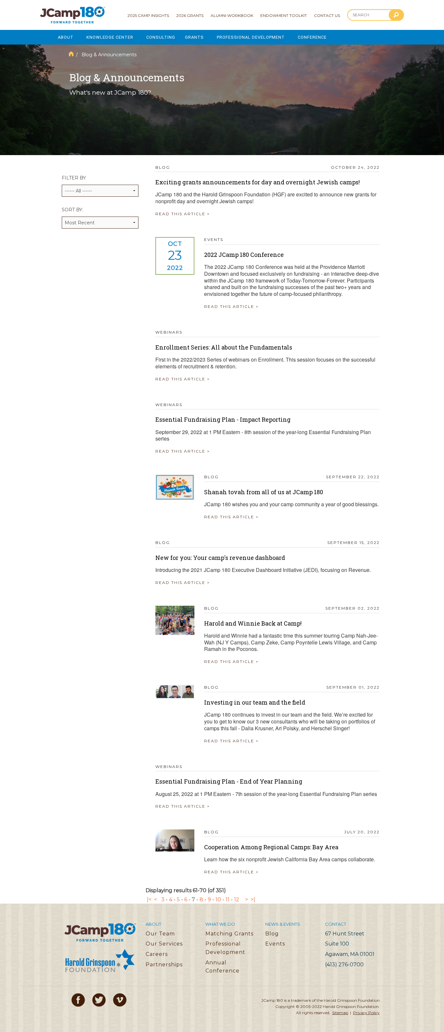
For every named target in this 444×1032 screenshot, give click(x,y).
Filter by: (74, 178)
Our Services (164, 944)
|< (149, 899)
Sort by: (72, 210)
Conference (312, 37)
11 (227, 899)
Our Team (160, 934)
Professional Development (251, 37)
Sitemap (340, 1012)
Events (275, 944)
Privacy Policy (366, 1012)
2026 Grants (189, 15)
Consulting (160, 37)
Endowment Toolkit (283, 15)
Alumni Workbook (232, 15)
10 (218, 899)
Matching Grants (229, 934)
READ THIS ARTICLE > (182, 213)
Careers (157, 954)
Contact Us (327, 15)
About (65, 37)
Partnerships (164, 964)
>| (253, 899)
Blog (272, 934)
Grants (194, 37)
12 (236, 899)
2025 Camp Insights (148, 15)
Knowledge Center (109, 37)
